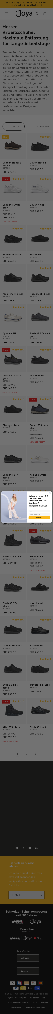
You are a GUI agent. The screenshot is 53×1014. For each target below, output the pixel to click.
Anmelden (39, 517)
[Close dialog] (50, 493)
